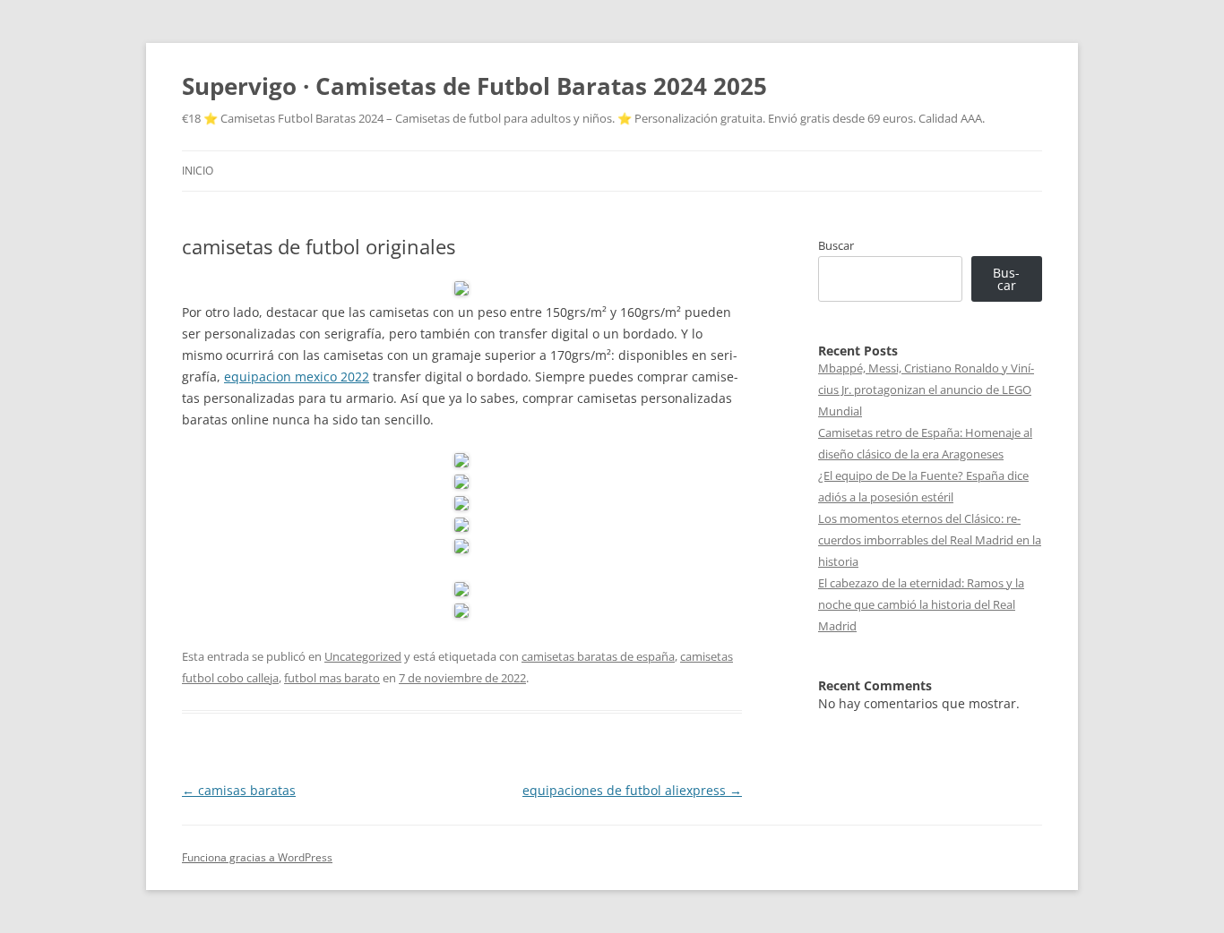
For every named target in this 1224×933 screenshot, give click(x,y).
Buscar (836, 245)
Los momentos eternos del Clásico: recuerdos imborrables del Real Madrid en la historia (929, 539)
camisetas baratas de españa (598, 656)
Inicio (197, 170)
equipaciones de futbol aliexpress (632, 790)
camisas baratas (239, 790)
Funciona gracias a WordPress (257, 857)
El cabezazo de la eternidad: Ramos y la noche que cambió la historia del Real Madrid (921, 604)
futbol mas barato (332, 678)
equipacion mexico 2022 (296, 376)
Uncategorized (362, 656)
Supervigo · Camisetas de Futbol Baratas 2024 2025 (474, 86)
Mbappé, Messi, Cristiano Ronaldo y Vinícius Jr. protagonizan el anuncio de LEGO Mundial (926, 389)
